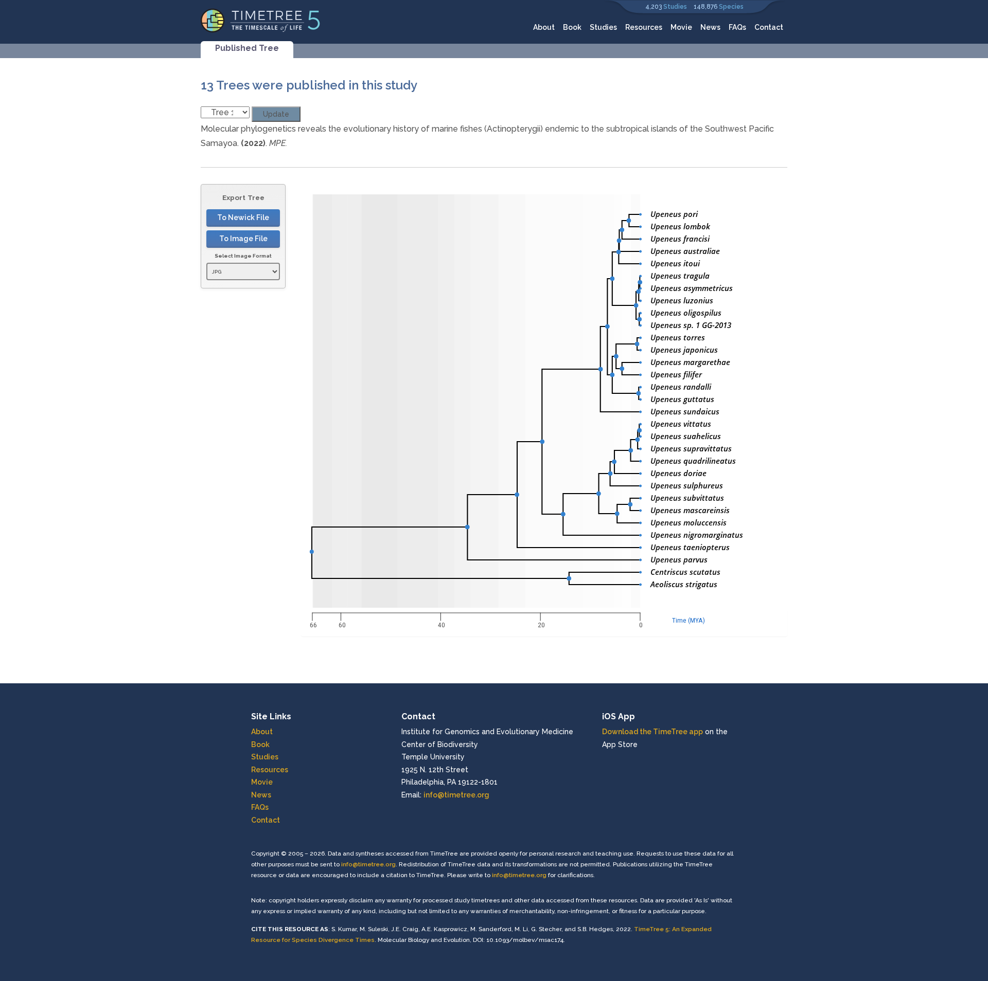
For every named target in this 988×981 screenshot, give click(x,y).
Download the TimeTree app (652, 732)
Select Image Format (243, 256)
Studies (675, 6)
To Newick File (243, 217)
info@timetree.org (456, 795)
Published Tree (247, 48)
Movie (681, 27)
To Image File (243, 238)
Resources (643, 27)
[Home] (261, 20)
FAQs (737, 27)
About (544, 27)
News (710, 27)
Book (572, 27)
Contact (768, 27)
